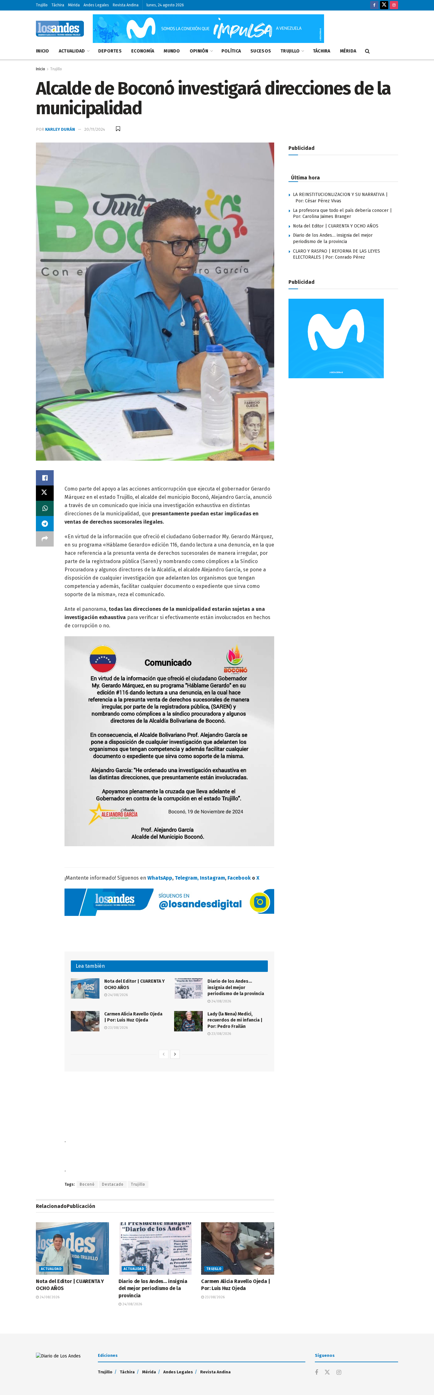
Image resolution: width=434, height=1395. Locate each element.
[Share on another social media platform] (45, 539)
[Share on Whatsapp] (45, 508)
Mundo (172, 51)
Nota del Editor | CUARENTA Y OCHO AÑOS (335, 226)
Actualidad (72, 51)
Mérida (74, 5)
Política (231, 51)
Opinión (199, 51)
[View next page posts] (175, 1054)
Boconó (87, 1184)
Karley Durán (60, 129)
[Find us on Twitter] (384, 5)
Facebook (239, 878)
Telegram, (187, 878)
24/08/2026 (117, 995)
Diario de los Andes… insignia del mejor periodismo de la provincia (235, 987)
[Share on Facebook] (45, 477)
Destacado (113, 1184)
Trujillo (42, 5)
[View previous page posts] (163, 1054)
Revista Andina (126, 5)
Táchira (57, 5)
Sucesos (260, 51)
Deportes (110, 51)
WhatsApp (159, 878)
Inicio (42, 51)
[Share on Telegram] (45, 523)
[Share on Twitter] (45, 493)
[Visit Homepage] (60, 29)
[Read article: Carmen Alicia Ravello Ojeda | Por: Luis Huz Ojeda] (85, 1021)
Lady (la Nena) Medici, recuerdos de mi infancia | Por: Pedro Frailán (234, 1020)
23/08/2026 (117, 1028)
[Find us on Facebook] (374, 5)
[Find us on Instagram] (394, 5)
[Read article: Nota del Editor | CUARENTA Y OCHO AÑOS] (85, 988)
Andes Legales (96, 5)
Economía (142, 51)
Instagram (212, 878)
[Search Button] (367, 51)
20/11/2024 (94, 129)
